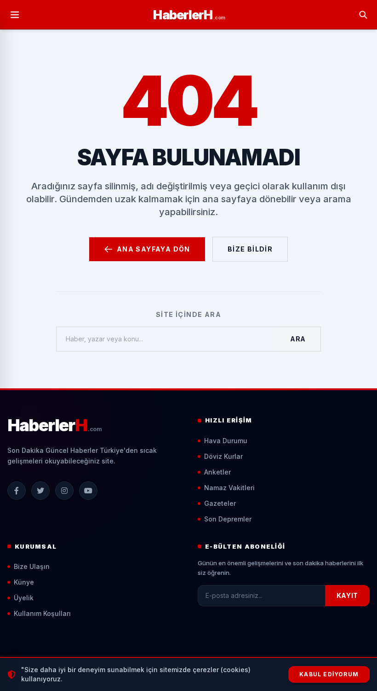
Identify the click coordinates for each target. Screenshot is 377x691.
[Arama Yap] (363, 14)
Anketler (217, 472)
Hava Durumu (225, 441)
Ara (298, 339)
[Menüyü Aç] (15, 15)
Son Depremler (227, 519)
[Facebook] (16, 490)
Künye (24, 582)
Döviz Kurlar (223, 456)
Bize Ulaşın (32, 566)
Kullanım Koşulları (42, 613)
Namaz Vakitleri (229, 488)
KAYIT (348, 595)
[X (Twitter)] (40, 490)
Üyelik (24, 598)
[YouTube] (88, 490)
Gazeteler (220, 503)
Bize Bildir (250, 249)
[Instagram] (64, 490)
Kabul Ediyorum (329, 674)
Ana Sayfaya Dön (153, 249)
